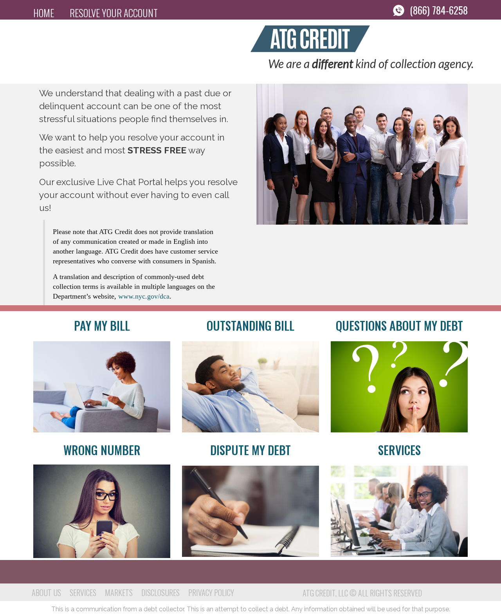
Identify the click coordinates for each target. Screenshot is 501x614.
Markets (119, 592)
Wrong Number (102, 450)
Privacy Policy (211, 592)
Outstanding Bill (250, 325)
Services (399, 450)
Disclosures (160, 592)
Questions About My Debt (399, 325)
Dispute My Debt (250, 450)
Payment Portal (66, 32)
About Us (46, 592)
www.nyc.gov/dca (143, 296)
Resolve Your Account (114, 12)
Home (43, 12)
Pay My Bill (102, 325)
